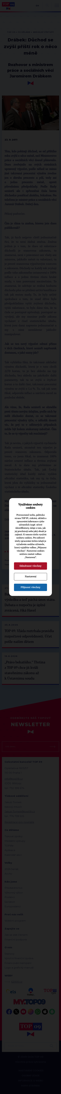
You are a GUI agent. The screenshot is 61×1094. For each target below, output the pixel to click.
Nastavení (30, 576)
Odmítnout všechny (30, 566)
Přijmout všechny (30, 587)
